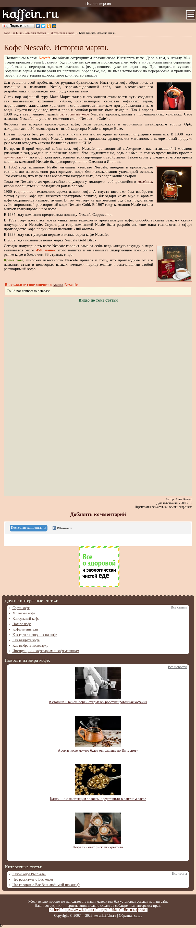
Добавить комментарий (98, 514)
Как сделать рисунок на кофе (35, 635)
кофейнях (145, 182)
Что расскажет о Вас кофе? (33, 879)
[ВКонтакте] (38, 26)
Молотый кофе (24, 613)
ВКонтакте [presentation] (64, 528)
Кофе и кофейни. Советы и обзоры (25, 32)
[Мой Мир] (54, 26)
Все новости (177, 667)
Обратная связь (130, 916)
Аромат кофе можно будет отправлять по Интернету (98, 750)
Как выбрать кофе (26, 640)
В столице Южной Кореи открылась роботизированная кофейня (98, 702)
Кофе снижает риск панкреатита (98, 847)
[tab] (28, 528)
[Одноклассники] (49, 26)
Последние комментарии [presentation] (28, 527)
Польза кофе (22, 624)
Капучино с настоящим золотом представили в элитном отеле (98, 799)
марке (58, 285)
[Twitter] (43, 26)
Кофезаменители (25, 629)
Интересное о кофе (63, 32)
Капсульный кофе (26, 619)
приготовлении (16, 157)
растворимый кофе (74, 114)
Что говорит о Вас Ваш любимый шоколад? (46, 885)
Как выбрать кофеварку (30, 645)
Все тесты (179, 874)
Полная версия (98, 3)
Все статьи (179, 607)
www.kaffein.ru (104, 916)
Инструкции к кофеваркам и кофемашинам (46, 651)
